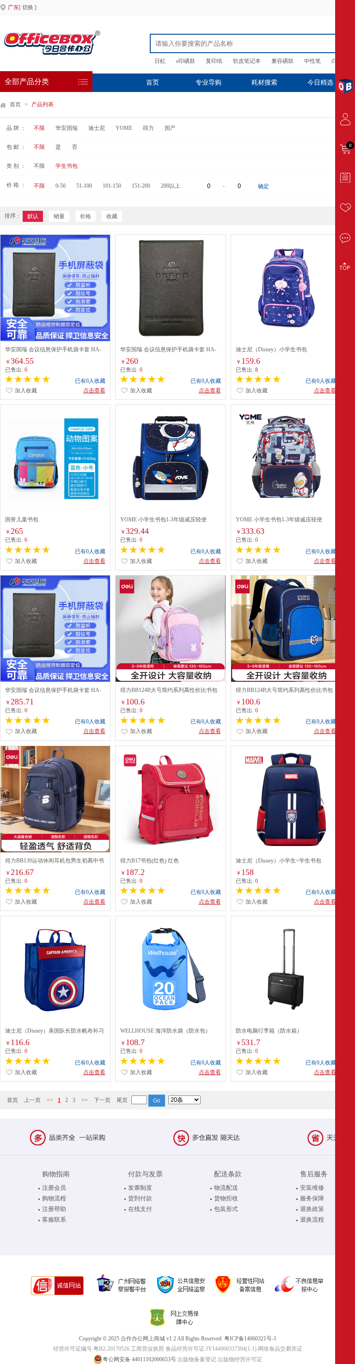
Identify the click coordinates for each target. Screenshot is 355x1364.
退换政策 (312, 1208)
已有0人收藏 (90, 381)
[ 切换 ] (22, 7)
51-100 (84, 186)
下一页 (102, 1100)
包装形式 (226, 1208)
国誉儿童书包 (21, 519)
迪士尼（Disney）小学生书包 (271, 349)
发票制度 (140, 1187)
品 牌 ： (16, 128)
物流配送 (226, 1187)
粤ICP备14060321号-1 (250, 1338)
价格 (85, 216)
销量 (59, 216)
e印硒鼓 (185, 61)
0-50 (60, 186)
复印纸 (214, 61)
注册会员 (54, 1187)
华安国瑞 (66, 128)
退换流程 (312, 1219)
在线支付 (140, 1208)
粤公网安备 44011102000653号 (139, 1359)
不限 (39, 128)
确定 (263, 186)
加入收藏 (25, 390)
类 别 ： (16, 166)
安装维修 (312, 1187)
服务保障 (312, 1198)
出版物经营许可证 (240, 1359)
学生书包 (66, 166)
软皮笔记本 (247, 61)
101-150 (112, 186)
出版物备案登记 (197, 1359)
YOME (124, 128)
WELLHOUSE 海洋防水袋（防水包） (165, 1031)
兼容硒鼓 (282, 61)
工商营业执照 (147, 1349)
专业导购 (208, 82)
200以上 (170, 186)
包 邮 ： (16, 147)
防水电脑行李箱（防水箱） (269, 1031)
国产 (170, 128)
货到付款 (140, 1198)
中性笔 (312, 61)
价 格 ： (16, 185)
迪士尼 (96, 128)
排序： (13, 216)
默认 (32, 216)
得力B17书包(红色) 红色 (149, 860)
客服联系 (54, 1219)
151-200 (141, 186)
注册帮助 (54, 1208)
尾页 (122, 1100)
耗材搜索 (264, 82)
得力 (148, 128)
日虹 (159, 61)
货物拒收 (226, 1198)
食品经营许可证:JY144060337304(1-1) (211, 1349)
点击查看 (94, 390)
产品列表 (42, 104)
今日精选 (320, 82)
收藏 (111, 216)
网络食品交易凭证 (280, 1349)
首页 (152, 82)
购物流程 (54, 1198)
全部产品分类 (27, 82)
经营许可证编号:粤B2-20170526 (91, 1349)
